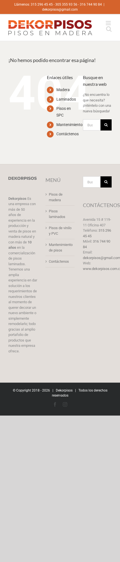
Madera (63, 89)
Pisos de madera (56, 197)
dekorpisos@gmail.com (60, 9)
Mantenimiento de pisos (60, 247)
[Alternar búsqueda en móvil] (109, 29)
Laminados (66, 99)
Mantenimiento (69, 124)
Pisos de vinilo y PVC (60, 231)
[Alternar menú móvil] (109, 23)
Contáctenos (67, 134)
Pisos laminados (57, 214)
